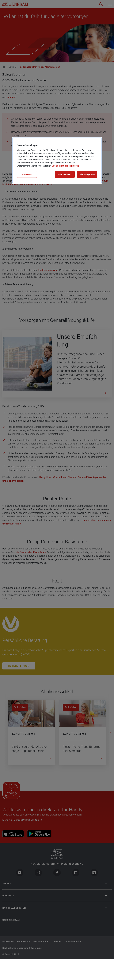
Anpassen (27, 174)
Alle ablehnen (64, 174)
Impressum (74, 166)
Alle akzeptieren (87, 174)
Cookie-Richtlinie (60, 166)
